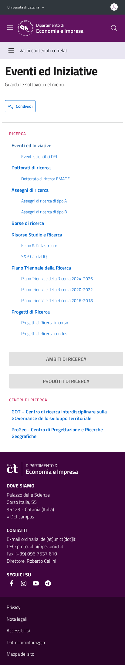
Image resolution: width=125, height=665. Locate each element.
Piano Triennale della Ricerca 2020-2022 (57, 289)
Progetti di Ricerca (31, 311)
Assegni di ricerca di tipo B (44, 212)
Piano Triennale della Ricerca (41, 267)
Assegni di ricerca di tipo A (44, 201)
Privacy (13, 607)
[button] (43, 7)
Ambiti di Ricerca (66, 359)
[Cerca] (114, 28)
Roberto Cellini (41, 561)
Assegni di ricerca (30, 190)
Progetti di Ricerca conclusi (44, 333)
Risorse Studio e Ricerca (37, 234)
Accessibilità (18, 630)
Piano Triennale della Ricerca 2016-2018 (57, 300)
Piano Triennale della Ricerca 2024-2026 (57, 278)
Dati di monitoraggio (26, 642)
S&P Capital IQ (34, 256)
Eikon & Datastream (39, 245)
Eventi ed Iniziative (31, 145)
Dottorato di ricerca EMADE (45, 178)
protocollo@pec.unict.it (40, 546)
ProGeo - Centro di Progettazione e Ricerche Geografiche (57, 433)
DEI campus (22, 516)
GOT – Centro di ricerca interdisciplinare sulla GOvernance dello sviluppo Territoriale (59, 415)
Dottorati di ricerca (31, 167)
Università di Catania (23, 7)
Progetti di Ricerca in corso (44, 322)
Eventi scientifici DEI (39, 156)
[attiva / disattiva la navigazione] (10, 27)
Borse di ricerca (28, 223)
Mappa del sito (20, 653)
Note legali (17, 619)
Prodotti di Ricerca (66, 381)
